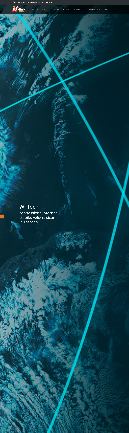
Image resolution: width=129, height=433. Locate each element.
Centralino (77, 9)
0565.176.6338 (20, 2)
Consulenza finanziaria (92, 9)
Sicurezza (65, 9)
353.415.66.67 (49, 2)
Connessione (33, 9)
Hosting (106, 9)
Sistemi (56, 9)
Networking (46, 9)
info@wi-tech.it (34, 2)
